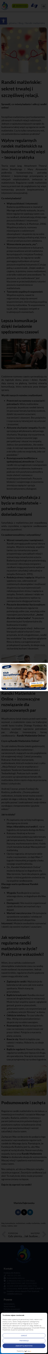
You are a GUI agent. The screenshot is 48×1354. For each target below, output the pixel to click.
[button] (44, 667)
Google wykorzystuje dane (22, 1328)
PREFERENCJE (24, 1341)
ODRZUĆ (24, 1336)
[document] (24, 677)
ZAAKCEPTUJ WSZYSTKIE (24, 1346)
